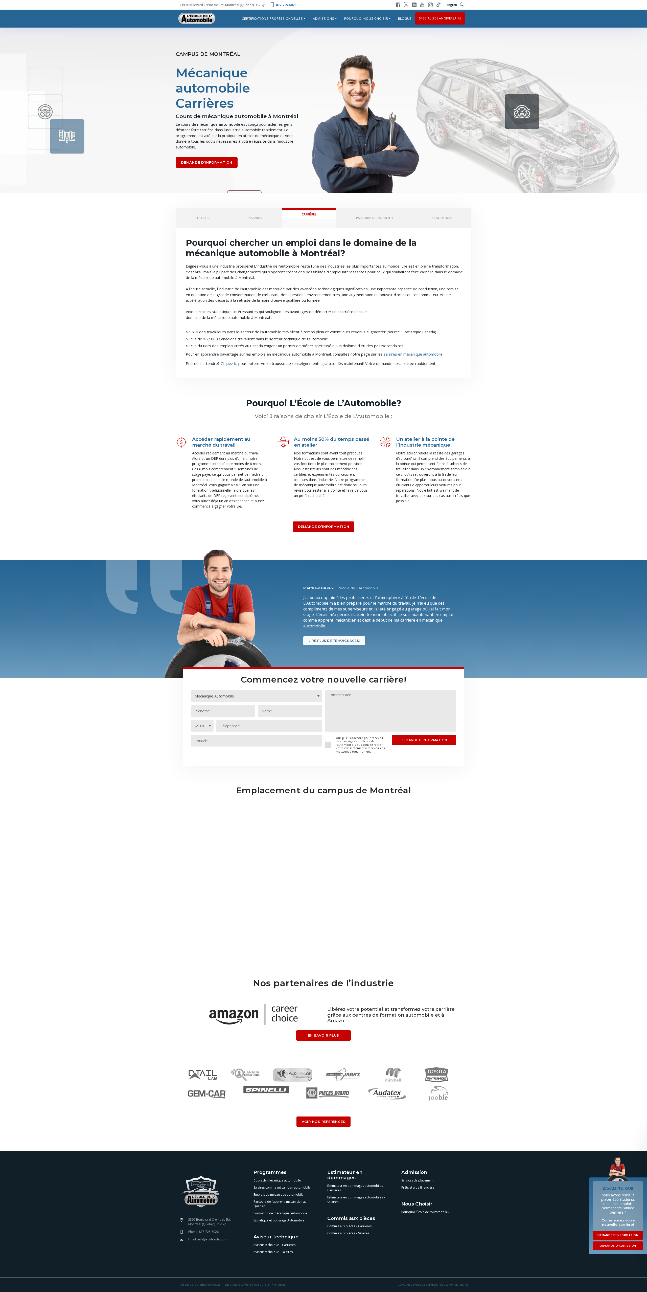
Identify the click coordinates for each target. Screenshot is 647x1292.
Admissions (323, 18)
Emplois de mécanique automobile (278, 1194)
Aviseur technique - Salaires (273, 1252)
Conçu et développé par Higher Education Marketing (433, 1284)
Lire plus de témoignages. (334, 641)
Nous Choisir (416, 1204)
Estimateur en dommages (344, 1175)
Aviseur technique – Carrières (274, 1245)
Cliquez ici (229, 363)
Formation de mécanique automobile (280, 1213)
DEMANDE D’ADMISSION (618, 1245)
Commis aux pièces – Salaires (348, 1233)
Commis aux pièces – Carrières (349, 1226)
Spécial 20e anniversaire (440, 18)
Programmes (269, 1172)
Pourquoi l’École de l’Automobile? (425, 1212)
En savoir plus (323, 1035)
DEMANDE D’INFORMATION (206, 162)
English (452, 5)
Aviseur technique (275, 1237)
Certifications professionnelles (272, 18)
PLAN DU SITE (260, 1284)
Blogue (405, 18)
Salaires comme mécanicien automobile (282, 1187)
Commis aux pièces (351, 1218)
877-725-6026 (286, 5)
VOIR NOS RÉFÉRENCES (323, 1122)
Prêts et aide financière (417, 1187)
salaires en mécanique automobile (413, 354)
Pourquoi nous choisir (366, 18)
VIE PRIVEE (278, 1284)
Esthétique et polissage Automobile (278, 1220)
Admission (414, 1172)
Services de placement (417, 1180)
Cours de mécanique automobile (277, 1180)
